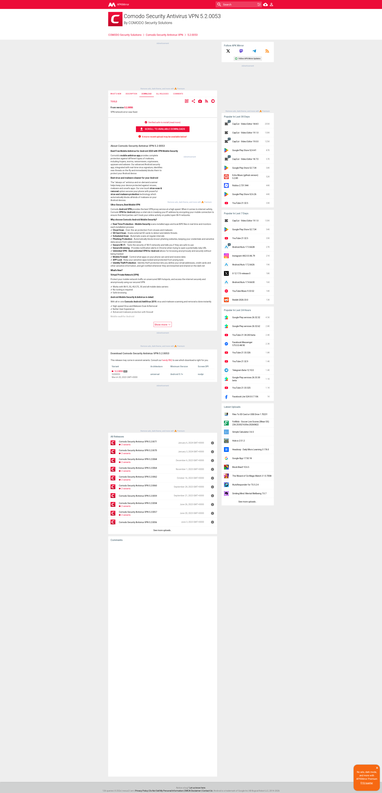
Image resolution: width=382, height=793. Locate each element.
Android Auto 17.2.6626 (243, 264)
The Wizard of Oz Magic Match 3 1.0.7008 (251, 476)
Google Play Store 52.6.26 (244, 194)
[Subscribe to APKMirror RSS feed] (267, 52)
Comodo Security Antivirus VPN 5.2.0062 (138, 477)
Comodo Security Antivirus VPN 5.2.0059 (138, 496)
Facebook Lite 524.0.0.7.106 (245, 396)
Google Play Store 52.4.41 (244, 150)
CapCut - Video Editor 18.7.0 (245, 159)
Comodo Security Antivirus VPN (164, 34)
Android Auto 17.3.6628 (243, 247)
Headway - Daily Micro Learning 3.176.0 (250, 449)
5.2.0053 (118, 371)
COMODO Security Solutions (150, 23)
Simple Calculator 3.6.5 (243, 432)
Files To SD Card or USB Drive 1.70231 (250, 414)
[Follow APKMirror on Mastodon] (241, 52)
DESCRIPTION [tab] (131, 94)
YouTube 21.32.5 (240, 203)
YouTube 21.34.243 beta (243, 335)
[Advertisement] (162, 66)
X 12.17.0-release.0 (241, 273)
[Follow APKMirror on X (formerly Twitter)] (228, 52)
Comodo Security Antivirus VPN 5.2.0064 (138, 468)
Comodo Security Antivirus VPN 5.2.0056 (138, 522)
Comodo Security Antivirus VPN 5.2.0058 (138, 503)
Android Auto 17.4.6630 (243, 282)
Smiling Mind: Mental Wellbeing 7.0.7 (249, 493)
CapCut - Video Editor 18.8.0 (245, 124)
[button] (186, 101)
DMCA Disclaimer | (193, 791)
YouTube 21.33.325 (241, 388)
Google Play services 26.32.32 (246, 317)
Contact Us (207, 791)
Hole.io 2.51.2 (238, 441)
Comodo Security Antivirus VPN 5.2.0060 (138, 485)
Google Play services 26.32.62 (246, 326)
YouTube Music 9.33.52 (243, 291)
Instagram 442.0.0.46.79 (243, 256)
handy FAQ (167, 360)
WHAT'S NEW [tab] (115, 94)
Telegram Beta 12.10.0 (243, 370)
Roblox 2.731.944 (240, 185)
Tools (114, 101)
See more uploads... (162, 530)
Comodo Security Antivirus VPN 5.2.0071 (138, 441)
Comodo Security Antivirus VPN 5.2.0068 (138, 459)
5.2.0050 (128, 107)
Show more (161, 324)
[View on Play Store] (200, 101)
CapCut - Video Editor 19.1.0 (245, 132)
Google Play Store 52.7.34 (244, 168)
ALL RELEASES (162, 94)
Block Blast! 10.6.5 (240, 467)
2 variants (126, 444)
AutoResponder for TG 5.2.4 (245, 484)
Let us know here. (197, 788)
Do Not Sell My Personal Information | (167, 791)
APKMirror (123, 4)
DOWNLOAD (147, 94)
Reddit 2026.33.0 (240, 300)
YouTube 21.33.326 (241, 352)
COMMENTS (178, 94)
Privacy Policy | (142, 791)
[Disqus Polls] (162, 581)
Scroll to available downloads (165, 129)
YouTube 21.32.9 (240, 361)
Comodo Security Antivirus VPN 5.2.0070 (138, 450)
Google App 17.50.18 (242, 458)
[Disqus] (163, 659)
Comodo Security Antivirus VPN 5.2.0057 (138, 512)
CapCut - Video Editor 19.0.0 (245, 141)
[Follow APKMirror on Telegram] (254, 52)
